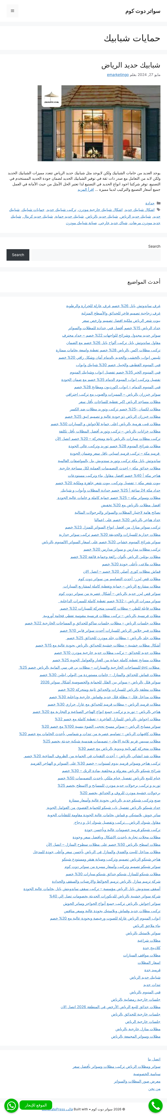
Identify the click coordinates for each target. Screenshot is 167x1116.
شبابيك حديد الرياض (130, 65)
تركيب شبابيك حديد (61, 209)
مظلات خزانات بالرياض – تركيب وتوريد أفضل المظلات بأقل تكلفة (109, 431)
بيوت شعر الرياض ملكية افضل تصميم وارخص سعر (121, 320)
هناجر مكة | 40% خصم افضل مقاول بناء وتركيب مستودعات (114, 475)
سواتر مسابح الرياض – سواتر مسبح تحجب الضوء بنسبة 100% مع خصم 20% (101, 726)
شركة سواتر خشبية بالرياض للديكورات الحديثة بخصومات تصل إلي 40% (104, 896)
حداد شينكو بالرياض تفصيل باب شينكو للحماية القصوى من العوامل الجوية (103, 807)
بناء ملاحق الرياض (146, 925)
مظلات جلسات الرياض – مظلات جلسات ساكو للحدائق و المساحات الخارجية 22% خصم (92, 623)
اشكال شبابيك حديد (140, 209)
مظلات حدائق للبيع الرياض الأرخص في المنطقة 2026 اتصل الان (110, 1007)
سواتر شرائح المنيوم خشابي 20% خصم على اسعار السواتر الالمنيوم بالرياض (101, 542)
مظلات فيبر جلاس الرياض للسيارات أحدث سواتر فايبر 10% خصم (110, 630)
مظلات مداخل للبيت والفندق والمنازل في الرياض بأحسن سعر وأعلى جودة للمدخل (96, 852)
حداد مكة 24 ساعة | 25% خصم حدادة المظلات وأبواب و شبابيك (110, 490)
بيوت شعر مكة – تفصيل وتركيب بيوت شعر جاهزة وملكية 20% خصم (107, 483)
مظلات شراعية (148, 940)
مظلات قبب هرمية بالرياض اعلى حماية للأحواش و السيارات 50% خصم (105, 424)
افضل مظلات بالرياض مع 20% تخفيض (130, 505)
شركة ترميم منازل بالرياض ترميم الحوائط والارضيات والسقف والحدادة (106, 881)
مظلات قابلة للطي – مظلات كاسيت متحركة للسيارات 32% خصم (109, 608)
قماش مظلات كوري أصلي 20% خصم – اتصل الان (121, 571)
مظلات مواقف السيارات (141, 955)
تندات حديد (151, 985)
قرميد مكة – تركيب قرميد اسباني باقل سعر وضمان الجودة (115, 453)
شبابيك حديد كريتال (38, 216)
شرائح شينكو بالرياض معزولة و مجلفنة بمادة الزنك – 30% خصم (111, 771)
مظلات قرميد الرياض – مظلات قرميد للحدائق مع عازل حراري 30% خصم (104, 704)
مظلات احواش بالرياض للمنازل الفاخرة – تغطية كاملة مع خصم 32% (107, 719)
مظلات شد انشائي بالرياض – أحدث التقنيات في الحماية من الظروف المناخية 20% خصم (91, 756)
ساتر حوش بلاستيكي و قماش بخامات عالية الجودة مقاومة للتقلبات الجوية (103, 815)
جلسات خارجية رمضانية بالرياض (135, 999)
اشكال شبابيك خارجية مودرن (100, 209)
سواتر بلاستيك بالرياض (143, 933)
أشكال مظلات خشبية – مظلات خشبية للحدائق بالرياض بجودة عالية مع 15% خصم (97, 645)
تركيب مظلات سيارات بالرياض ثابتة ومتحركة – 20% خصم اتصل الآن (107, 438)
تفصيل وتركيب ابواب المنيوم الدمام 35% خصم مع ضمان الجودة (110, 379)
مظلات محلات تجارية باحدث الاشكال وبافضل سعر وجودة (116, 837)
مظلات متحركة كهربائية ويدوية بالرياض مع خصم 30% (119, 748)
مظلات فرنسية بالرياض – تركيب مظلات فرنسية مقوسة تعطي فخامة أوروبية (101, 616)
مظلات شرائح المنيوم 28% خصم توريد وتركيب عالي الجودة (114, 446)
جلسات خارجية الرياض (142, 1021)
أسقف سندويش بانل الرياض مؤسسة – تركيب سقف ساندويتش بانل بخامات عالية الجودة (91, 889)
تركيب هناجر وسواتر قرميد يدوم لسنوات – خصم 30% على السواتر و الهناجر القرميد (95, 763)
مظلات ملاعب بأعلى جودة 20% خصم (131, 564)
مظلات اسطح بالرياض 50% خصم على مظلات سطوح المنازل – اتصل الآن (103, 844)
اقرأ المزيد (86, 189)
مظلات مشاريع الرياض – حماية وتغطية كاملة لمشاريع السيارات (111, 586)
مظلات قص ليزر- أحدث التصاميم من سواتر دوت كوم (119, 579)
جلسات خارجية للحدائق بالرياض (135, 1014)
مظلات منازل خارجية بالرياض (137, 1029)
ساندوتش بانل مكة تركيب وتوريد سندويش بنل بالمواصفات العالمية (109, 461)
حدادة (150, 203)
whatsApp (11, 1106)
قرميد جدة (152, 970)
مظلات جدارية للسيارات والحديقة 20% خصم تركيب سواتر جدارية (109, 534)
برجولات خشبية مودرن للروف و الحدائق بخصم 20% (120, 793)
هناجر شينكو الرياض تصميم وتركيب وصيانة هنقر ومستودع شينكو (111, 859)
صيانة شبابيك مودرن (81, 223)
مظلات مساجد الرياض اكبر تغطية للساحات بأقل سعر (119, 402)
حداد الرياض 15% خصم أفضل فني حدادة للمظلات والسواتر (114, 328)
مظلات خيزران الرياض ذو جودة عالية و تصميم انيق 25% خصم (112, 416)
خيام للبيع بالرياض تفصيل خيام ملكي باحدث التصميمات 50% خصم (109, 778)
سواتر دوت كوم (142, 11)
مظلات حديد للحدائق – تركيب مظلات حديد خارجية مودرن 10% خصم (107, 652)
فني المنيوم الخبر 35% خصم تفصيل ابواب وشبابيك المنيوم (115, 372)
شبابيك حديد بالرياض (102, 216)
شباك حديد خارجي (113, 223)
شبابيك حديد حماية (69, 216)
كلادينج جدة (151, 948)
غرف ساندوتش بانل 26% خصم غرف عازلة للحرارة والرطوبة (113, 306)
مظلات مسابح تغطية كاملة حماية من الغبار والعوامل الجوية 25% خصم (106, 660)
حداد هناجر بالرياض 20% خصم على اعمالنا (127, 520)
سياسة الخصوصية (146, 1074)
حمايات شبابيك (33, 209)
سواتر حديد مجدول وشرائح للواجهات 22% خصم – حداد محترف (111, 335)
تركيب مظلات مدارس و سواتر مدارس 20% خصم (122, 549)
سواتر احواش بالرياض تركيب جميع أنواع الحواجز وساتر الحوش (111, 903)
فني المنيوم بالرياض (145, 992)
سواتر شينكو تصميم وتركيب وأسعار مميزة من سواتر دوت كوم (112, 866)
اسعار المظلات (149, 962)
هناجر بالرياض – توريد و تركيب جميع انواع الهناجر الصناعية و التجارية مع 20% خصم (96, 711)
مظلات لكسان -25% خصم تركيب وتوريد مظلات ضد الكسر (115, 409)
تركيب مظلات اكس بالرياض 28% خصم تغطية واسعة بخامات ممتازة (108, 350)
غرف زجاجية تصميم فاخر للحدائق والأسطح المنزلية (120, 313)
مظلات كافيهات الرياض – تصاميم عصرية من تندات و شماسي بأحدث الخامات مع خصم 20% (89, 734)
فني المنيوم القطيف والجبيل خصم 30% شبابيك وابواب (118, 365)
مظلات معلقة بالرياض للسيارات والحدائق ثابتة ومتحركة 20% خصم (109, 689)
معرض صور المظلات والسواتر (137, 1081)
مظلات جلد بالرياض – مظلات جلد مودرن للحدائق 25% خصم (113, 638)
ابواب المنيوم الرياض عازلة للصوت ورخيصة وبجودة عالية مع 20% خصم (105, 918)
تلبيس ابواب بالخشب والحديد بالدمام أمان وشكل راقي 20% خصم (109, 357)
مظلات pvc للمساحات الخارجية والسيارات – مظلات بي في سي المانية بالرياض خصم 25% (89, 667)
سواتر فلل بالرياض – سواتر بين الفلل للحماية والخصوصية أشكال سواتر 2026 (100, 682)
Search (154, 246)
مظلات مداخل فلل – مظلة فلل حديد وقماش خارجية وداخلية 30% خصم (104, 697)
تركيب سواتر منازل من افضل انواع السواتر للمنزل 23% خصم (112, 527)
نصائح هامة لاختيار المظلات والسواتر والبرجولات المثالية (117, 512)
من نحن (154, 1088)
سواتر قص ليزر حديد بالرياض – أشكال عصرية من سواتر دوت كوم (109, 593)
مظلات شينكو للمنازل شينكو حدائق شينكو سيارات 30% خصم (113, 874)
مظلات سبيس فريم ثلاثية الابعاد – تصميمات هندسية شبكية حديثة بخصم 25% (101, 741)
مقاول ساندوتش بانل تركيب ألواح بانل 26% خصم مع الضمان (113, 343)
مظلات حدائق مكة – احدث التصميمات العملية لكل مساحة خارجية (109, 468)
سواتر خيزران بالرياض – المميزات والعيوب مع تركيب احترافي (113, 394)
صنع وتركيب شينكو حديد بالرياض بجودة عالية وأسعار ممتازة (114, 800)
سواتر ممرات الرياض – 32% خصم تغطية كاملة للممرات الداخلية (109, 601)
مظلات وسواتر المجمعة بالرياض (135, 1036)
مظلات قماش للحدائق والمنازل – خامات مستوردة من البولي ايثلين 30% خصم (100, 675)
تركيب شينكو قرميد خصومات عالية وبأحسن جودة (122, 830)
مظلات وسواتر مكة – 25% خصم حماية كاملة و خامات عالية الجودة (108, 497)
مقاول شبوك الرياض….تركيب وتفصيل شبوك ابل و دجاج (116, 822)
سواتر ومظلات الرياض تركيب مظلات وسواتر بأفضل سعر (116, 1066)
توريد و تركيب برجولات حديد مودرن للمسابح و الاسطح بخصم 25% (109, 785)
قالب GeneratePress (57, 1109)
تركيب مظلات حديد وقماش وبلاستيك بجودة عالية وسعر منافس (112, 911)
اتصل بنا (154, 1059)
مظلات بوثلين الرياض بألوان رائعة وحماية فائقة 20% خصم (115, 557)
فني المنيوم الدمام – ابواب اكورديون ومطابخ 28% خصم (117, 387)
